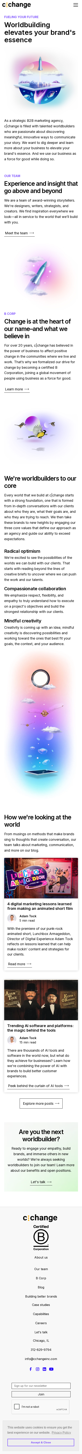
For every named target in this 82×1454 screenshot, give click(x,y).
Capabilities (41, 1314)
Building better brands (41, 1296)
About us (41, 1257)
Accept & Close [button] (41, 1442)
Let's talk (41, 1332)
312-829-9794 (41, 1350)
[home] (22, 5)
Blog (41, 1287)
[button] (75, 5)
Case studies (41, 1305)
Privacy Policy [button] (61, 1432)
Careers (41, 1323)
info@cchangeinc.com (41, 1359)
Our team (41, 1269)
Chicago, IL (41, 1340)
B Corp (41, 1278)
